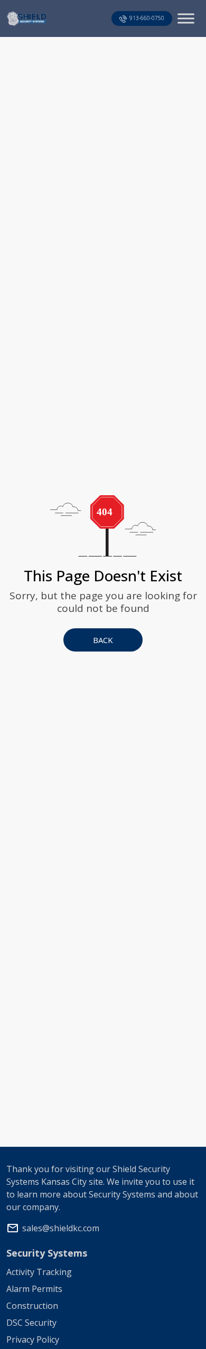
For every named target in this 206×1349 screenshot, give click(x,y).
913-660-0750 (146, 18)
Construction (32, 1306)
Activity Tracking (39, 1272)
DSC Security (31, 1322)
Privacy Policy (32, 1339)
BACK (103, 640)
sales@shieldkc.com (60, 1228)
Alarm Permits (34, 1289)
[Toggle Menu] (185, 18)
